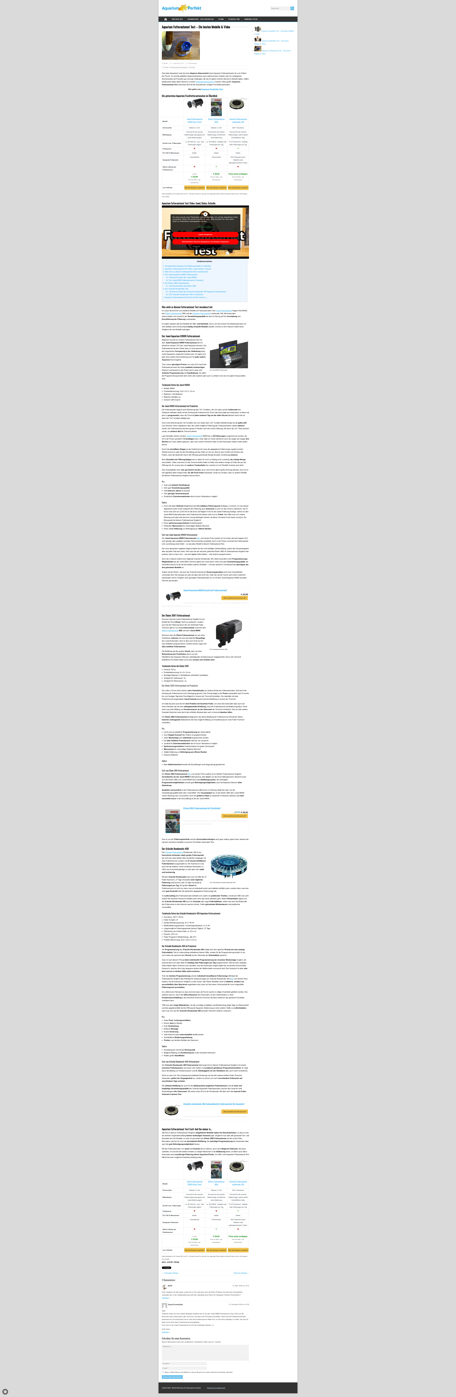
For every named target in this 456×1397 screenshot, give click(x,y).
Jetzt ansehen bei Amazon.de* (234, 598)
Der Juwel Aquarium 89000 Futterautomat (180, 275)
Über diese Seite (177, 19)
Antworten (165, 1298)
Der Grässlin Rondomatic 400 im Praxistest (184, 294)
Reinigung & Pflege (251, 19)
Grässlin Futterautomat (202, 313)
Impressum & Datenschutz (216, 1388)
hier (198, 538)
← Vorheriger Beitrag (170, 1273)
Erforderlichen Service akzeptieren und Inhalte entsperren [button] (205, 242)
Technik (221, 19)
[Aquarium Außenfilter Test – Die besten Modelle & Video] (257, 41)
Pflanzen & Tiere (234, 19)
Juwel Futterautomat (224, 311)
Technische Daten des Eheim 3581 (181, 286)
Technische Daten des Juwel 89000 (181, 277)
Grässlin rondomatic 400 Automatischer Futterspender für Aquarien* (214, 1104)
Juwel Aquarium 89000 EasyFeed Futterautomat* (205, 590)
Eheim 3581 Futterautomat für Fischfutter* (202, 808)
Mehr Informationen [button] (205, 227)
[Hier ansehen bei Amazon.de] (172, 601)
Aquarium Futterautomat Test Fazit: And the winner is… (185, 297)
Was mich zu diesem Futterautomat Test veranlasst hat (185, 272)
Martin (166, 63)
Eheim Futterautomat (173, 313)
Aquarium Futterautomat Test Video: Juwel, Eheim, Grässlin (187, 269)
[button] (5, 1392)
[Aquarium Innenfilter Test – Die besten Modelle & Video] (257, 31)
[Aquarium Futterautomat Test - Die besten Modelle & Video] (257, 51)
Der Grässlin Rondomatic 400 (175, 289)
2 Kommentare (192, 63)
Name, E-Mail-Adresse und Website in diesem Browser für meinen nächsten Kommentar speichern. (199, 1372)
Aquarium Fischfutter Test (212, 89)
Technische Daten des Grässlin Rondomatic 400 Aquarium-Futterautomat (196, 292)
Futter (166, 67)
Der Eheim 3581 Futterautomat (176, 283)
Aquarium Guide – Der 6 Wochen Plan (201, 19)
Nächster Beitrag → (241, 1273)
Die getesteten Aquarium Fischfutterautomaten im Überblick (187, 266)
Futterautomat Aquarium (178, 67)
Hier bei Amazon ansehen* (195, 188)
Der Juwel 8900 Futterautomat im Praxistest (184, 280)
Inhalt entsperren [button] (205, 234)
